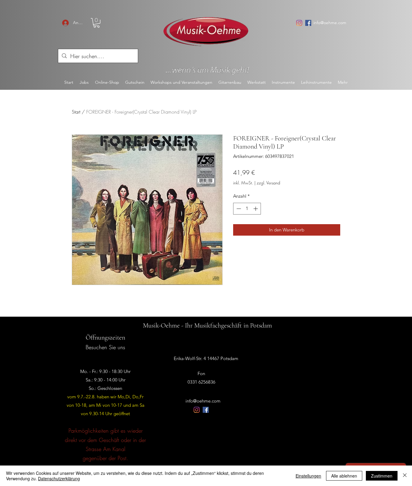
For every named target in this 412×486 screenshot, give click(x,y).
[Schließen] (404, 475)
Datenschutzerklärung (59, 478)
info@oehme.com (329, 22)
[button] (96, 23)
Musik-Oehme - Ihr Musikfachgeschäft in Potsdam (207, 325)
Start (76, 111)
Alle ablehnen (344, 476)
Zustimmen (381, 476)
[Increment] (256, 208)
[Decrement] (238, 208)
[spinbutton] (247, 208)
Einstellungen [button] (308, 476)
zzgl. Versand (268, 183)
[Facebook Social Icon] (308, 23)
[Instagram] (299, 23)
